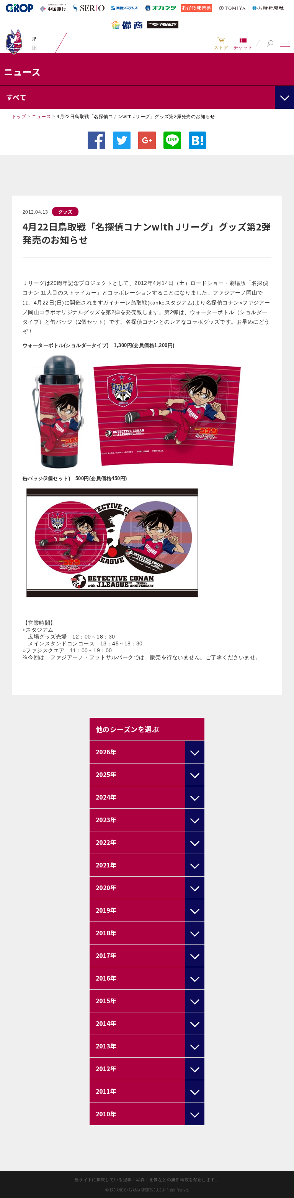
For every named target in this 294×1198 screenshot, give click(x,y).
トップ (19, 116)
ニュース (41, 116)
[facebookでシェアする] (96, 140)
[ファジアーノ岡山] (13, 41)
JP (34, 39)
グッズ (65, 211)
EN (34, 47)
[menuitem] (221, 43)
